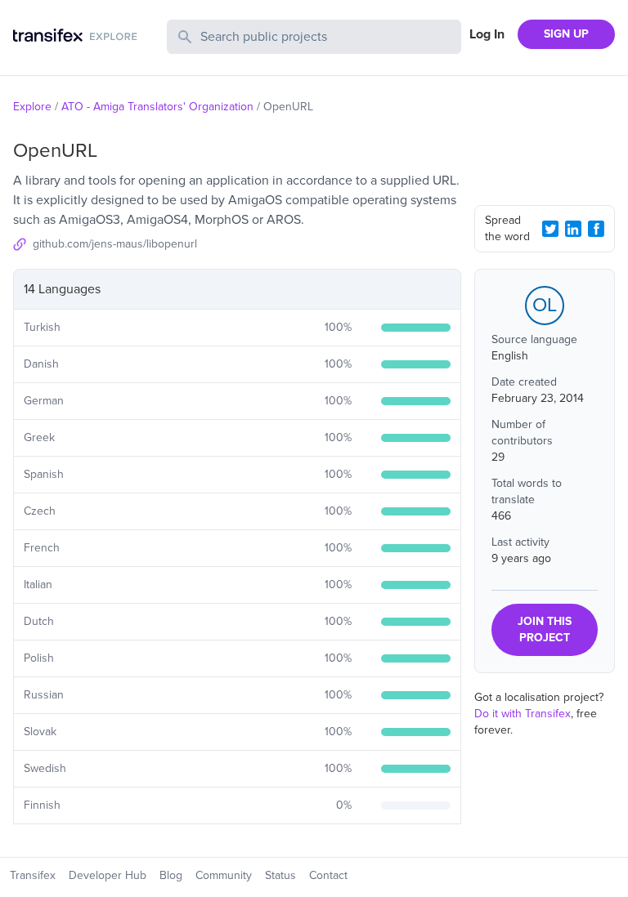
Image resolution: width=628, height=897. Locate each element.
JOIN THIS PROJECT (545, 629)
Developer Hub (107, 875)
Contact (328, 875)
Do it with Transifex (522, 714)
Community (223, 875)
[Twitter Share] (550, 228)
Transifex (33, 875)
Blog (170, 875)
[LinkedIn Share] (573, 228)
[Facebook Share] (596, 228)
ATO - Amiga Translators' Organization (157, 107)
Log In (487, 34)
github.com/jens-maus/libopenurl (115, 244)
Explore (32, 107)
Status (280, 875)
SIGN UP (566, 34)
